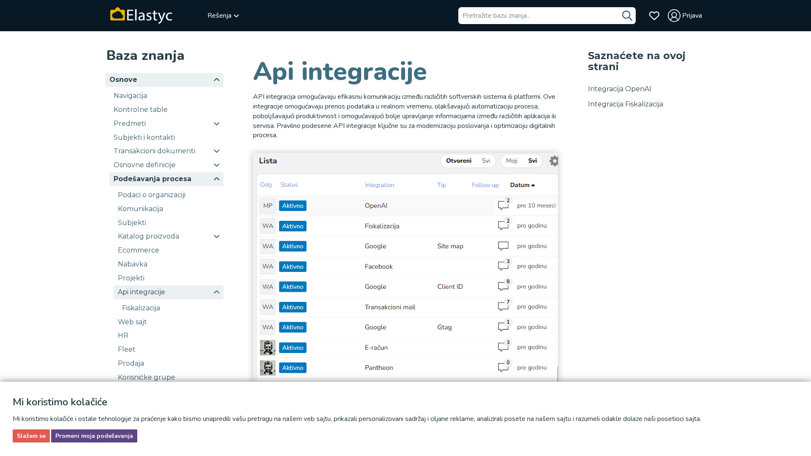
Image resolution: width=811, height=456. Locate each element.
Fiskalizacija (141, 308)
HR (123, 335)
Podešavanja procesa (152, 179)
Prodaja (131, 363)
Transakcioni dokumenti (154, 151)
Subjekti (132, 223)
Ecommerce (138, 250)
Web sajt (132, 322)
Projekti (131, 278)
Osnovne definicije (145, 165)
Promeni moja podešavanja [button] (94, 436)
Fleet (127, 349)
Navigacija (130, 96)
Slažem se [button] (31, 436)
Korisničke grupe (146, 377)
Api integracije (141, 292)
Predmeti (130, 123)
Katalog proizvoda (148, 236)
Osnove (123, 80)
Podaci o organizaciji (151, 195)
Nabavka (132, 264)
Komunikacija (140, 209)
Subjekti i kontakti (144, 137)
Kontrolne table (141, 110)
